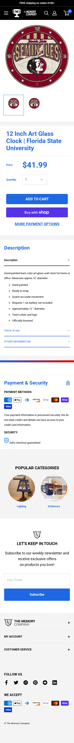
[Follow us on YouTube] (45, 682)
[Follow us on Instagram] (25, 682)
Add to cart (37, 199)
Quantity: (11, 179)
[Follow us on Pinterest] (35, 682)
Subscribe (37, 594)
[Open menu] (6, 13)
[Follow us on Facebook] (6, 682)
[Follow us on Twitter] (16, 682)
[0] (66, 13)
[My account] (54, 13)
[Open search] (46, 13)
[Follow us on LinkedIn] (54, 682)
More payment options (37, 224)
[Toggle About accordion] (37, 622)
